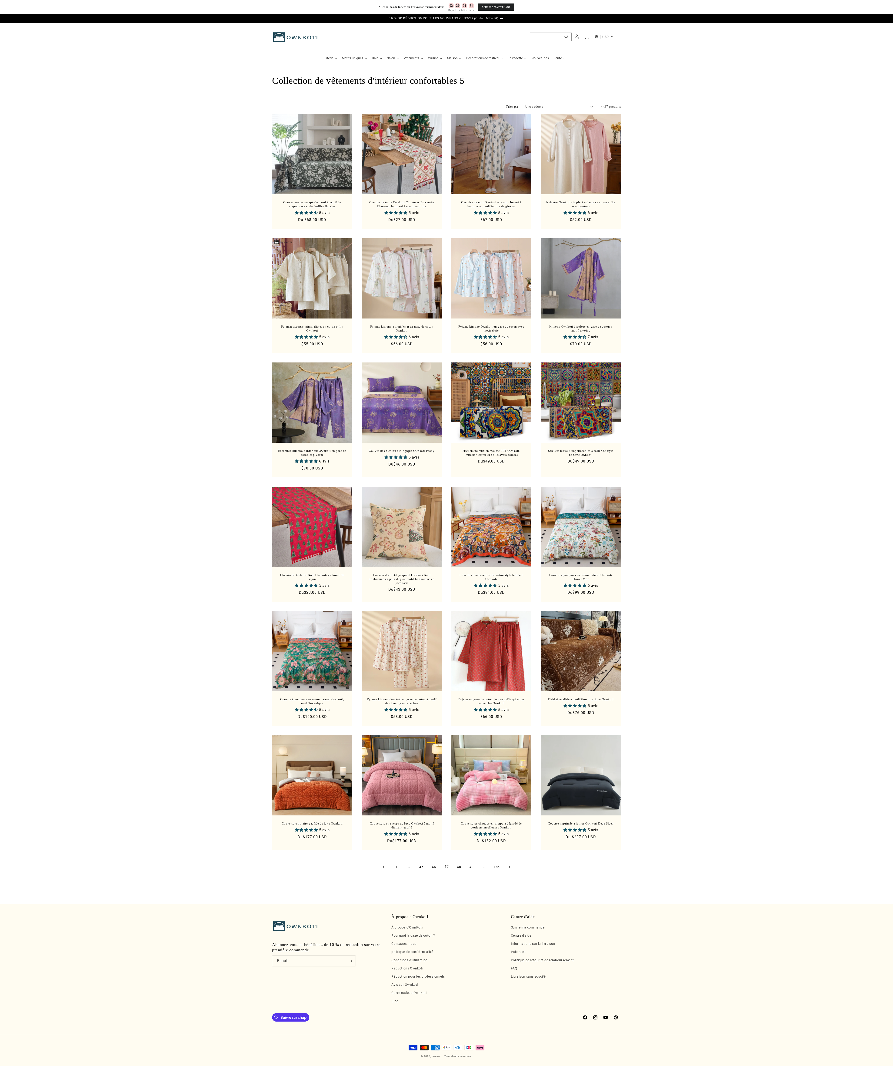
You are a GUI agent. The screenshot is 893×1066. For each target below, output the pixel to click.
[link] (446, 867)
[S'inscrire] (350, 960)
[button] (551, 37)
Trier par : (513, 106)
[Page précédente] (384, 867)
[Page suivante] (509, 867)
